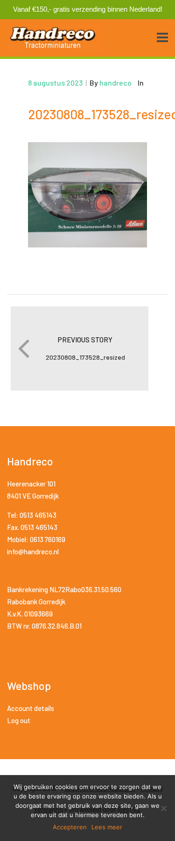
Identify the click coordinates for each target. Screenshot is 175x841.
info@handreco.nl (33, 551)
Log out (18, 720)
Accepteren (70, 827)
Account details (30, 708)
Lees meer (106, 827)
